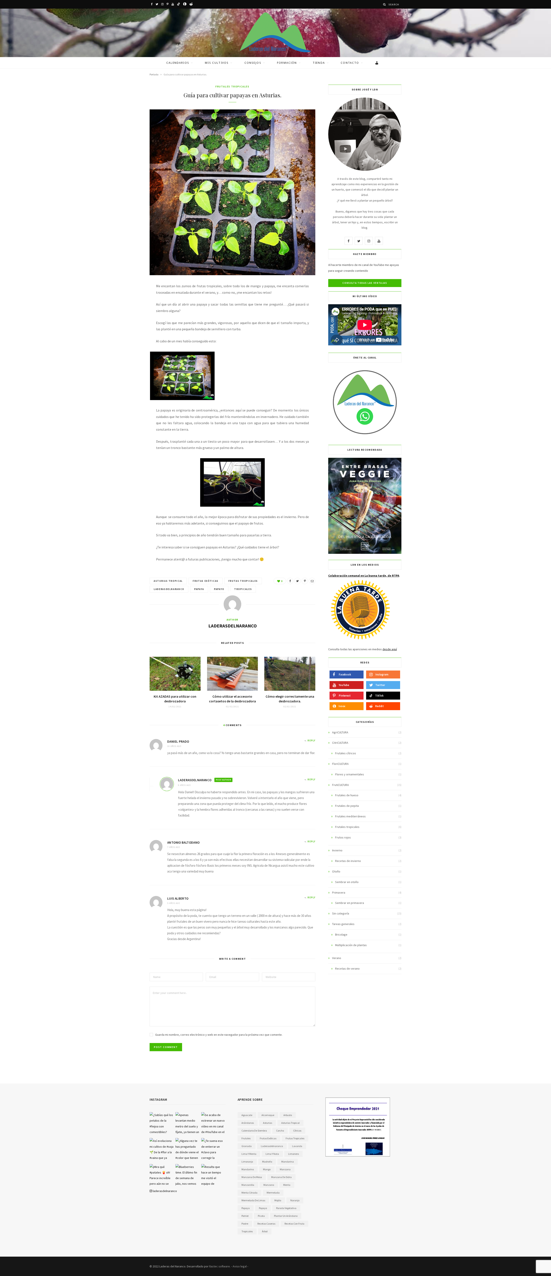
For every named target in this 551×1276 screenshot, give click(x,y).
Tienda (319, 63)
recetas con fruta (294, 1223)
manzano (268, 1184)
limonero (293, 1153)
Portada (154, 74)
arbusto (287, 1115)
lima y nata (272, 1153)
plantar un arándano (285, 1215)
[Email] (312, 581)
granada (246, 1146)
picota (261, 1215)
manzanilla (247, 1184)
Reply (311, 740)
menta (286, 1184)
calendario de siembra (254, 1130)
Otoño (336, 871)
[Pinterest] (305, 581)
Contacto (350, 63)
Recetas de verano (347, 968)
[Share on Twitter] (297, 581)
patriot (245, 1215)
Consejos (253, 63)
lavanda (297, 1146)
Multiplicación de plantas (351, 945)
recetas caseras (266, 1223)
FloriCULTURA (340, 764)
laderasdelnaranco (169, 589)
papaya (199, 589)
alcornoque (268, 1115)
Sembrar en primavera (349, 903)
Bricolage (341, 934)
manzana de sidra (281, 1177)
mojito (277, 1200)
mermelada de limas (253, 1200)
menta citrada (249, 1192)
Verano (336, 958)
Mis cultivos (217, 63)
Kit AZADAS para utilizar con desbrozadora (175, 698)
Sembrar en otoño (347, 882)
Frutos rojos (343, 837)
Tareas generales (343, 924)
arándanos (247, 1122)
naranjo (294, 1200)
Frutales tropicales (232, 86)
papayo (219, 589)
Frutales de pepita (347, 806)
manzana (285, 1169)
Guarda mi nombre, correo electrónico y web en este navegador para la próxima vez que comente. (218, 1035)
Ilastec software (219, 1266)
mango (267, 1169)
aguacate (246, 1115)
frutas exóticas (205, 580)
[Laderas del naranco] (275, 32)
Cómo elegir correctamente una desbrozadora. (290, 698)
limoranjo (247, 1161)
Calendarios (177, 63)
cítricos (297, 1130)
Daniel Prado (178, 741)
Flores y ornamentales (349, 774)
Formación (287, 63)
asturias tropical (168, 580)
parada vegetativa (286, 1208)
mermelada (273, 1192)
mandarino (247, 1169)
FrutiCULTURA (340, 785)
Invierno (337, 850)
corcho (280, 1130)
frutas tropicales (243, 580)
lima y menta (248, 1153)
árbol (265, 1231)
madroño (267, 1161)
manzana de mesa (251, 1177)
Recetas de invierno (348, 861)
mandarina (287, 1161)
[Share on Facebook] (290, 581)
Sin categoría (340, 913)
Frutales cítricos (345, 753)
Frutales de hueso (346, 795)
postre (244, 1223)
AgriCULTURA (340, 732)
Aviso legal (240, 1266)
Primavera (338, 892)
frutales (246, 1138)
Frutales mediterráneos (350, 816)
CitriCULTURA (340, 743)
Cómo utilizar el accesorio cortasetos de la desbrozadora (232, 698)
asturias (267, 1122)
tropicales (243, 589)
